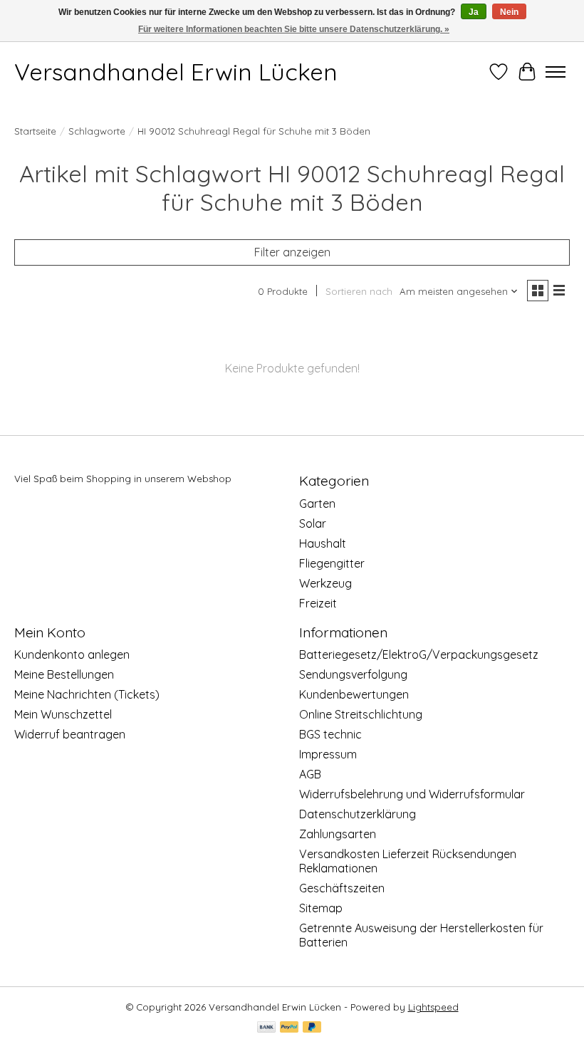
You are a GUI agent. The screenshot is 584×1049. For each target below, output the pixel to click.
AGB (310, 774)
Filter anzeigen (292, 252)
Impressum (328, 754)
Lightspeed (433, 1007)
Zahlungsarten (337, 834)
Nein (509, 12)
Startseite (35, 131)
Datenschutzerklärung (357, 814)
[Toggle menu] (555, 72)
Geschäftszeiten (342, 888)
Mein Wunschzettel (63, 714)
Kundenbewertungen (354, 694)
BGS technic (330, 734)
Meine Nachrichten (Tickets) (87, 694)
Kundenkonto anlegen (72, 654)
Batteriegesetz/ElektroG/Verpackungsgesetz (418, 654)
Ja (474, 12)
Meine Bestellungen (64, 674)
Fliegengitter (332, 563)
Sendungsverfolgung (353, 674)
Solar (312, 523)
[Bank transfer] (266, 1028)
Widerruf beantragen (69, 734)
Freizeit (318, 603)
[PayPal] (289, 1028)
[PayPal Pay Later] (312, 1028)
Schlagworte (96, 131)
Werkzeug (325, 583)
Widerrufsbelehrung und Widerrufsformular (412, 794)
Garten (317, 503)
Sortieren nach (358, 291)
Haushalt (322, 543)
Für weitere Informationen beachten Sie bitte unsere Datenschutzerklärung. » (293, 29)
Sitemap (321, 908)
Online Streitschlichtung (360, 714)
